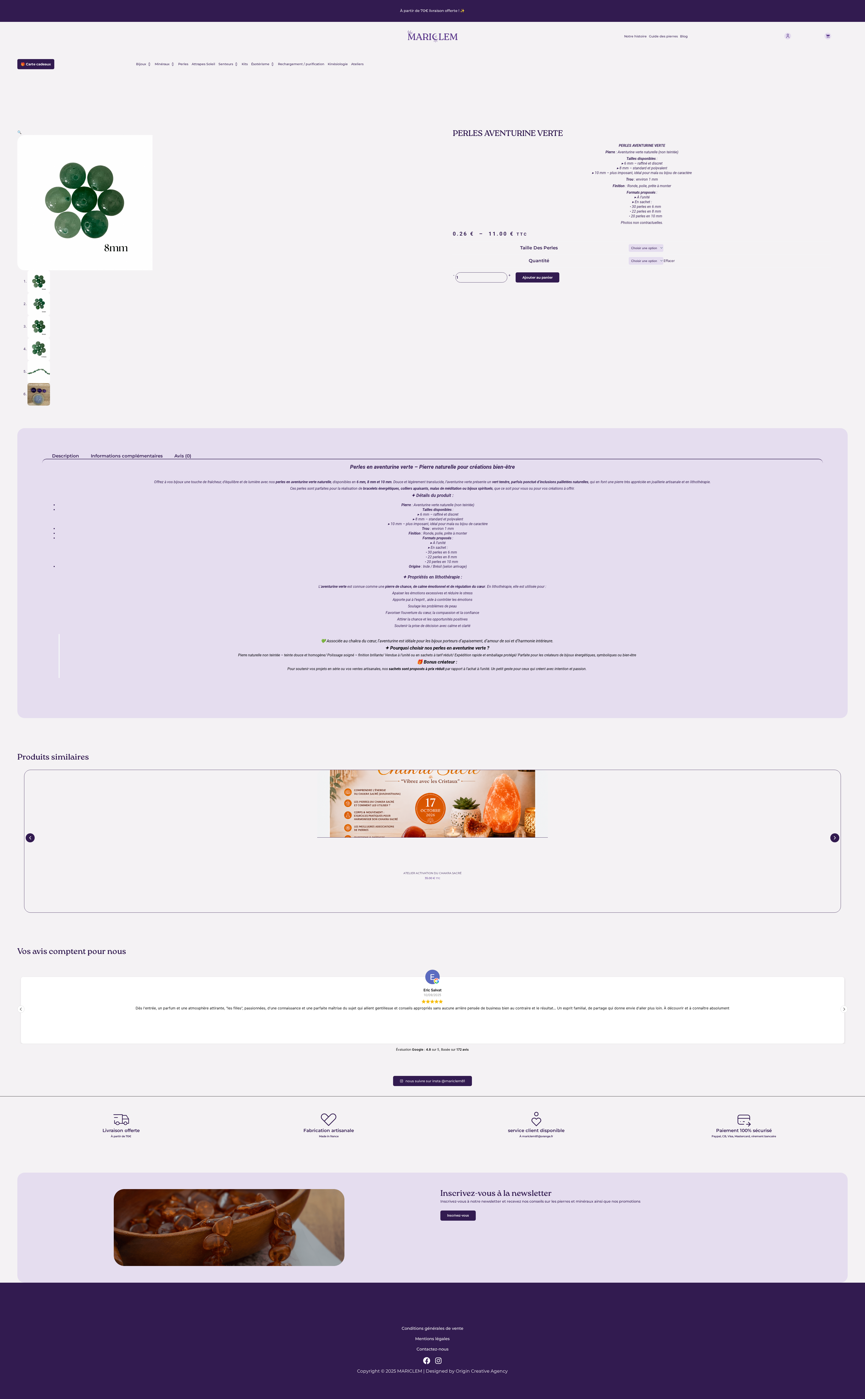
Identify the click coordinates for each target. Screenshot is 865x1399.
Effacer (669, 261)
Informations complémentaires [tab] (127, 456)
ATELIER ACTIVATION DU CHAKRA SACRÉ (432, 873)
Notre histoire (635, 36)
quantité (539, 260)
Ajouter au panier (537, 277)
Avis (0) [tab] (182, 456)
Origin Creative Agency (482, 1371)
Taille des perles (539, 247)
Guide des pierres (663, 36)
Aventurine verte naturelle (433, 505)
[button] (19, 132)
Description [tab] (65, 456)
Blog (684, 36)
